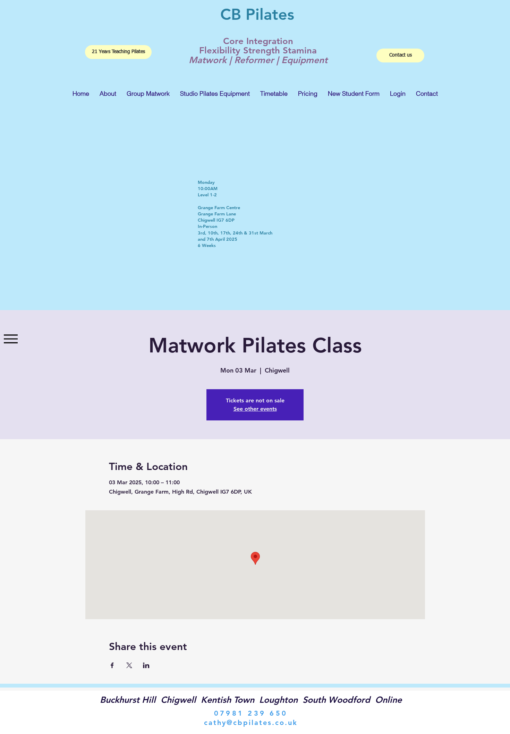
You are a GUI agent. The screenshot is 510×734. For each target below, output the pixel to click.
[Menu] (10, 339)
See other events (255, 409)
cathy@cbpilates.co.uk (251, 722)
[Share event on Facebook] (112, 665)
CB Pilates (257, 14)
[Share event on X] (129, 665)
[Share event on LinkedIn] (146, 665)
